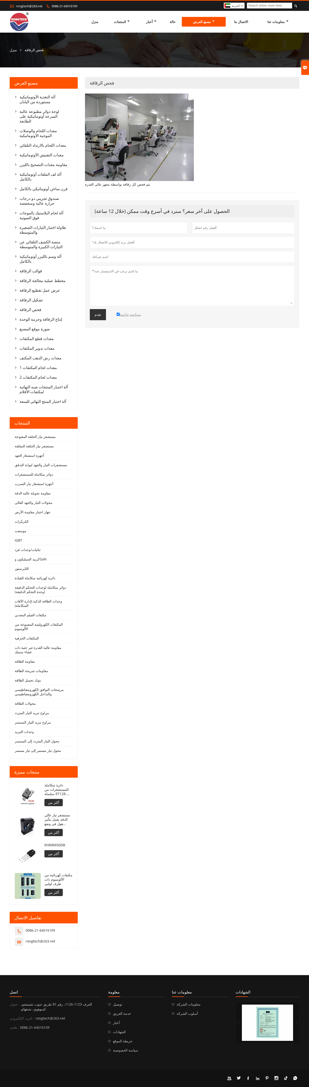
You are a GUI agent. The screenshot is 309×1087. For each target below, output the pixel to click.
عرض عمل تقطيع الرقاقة (40, 290)
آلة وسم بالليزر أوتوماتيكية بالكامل (40, 259)
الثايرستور (22, 568)
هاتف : (14, 1027)
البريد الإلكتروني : (22, 1018)
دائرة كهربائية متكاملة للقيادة (35, 578)
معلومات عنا (276, 21)
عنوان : (15, 1004)
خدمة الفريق (122, 1013)
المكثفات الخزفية (27, 638)
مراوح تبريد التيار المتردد (32, 712)
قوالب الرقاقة (31, 270)
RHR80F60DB (54, 845)
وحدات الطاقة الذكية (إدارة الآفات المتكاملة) (38, 603)
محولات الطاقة (25, 703)
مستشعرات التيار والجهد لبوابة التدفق (41, 465)
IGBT (18, 540)
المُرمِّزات (21, 521)
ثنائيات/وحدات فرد (28, 549)
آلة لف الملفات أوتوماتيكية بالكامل (40, 176)
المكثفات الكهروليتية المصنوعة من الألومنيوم (39, 626)
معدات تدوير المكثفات (37, 348)
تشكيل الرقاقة (31, 299)
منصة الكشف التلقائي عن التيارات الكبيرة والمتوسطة (41, 244)
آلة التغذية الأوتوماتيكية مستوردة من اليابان (37, 99)
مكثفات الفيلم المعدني (30, 615)
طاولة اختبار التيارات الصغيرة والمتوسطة (43, 230)
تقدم (98, 315)
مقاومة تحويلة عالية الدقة (33, 493)
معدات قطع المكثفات (37, 338)
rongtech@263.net (29, 6)
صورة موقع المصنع (35, 328)
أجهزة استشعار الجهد (29, 455)
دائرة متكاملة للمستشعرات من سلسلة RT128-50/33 (56, 789)
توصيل (117, 1004)
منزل (94, 21)
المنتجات (120, 21)
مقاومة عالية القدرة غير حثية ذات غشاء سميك (38, 649)
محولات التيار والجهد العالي (33, 502)
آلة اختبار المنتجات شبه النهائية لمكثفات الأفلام (44, 389)
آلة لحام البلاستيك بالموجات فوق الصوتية (41, 215)
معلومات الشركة (189, 1004)
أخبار (149, 21)
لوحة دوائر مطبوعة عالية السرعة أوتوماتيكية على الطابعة (39, 116)
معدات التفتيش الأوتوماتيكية (42, 154)
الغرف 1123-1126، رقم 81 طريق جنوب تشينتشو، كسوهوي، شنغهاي (56, 1006)
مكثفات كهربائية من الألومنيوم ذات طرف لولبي (58, 879)
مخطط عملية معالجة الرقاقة (43, 280)
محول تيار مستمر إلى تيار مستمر (38, 750)
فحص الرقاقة (30, 309)
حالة (173, 21)
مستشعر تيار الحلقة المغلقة (34, 446)
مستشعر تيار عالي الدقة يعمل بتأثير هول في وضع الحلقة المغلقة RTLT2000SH (57, 819)
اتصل (14, 992)
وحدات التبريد (24, 731)
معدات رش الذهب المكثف (41, 357)
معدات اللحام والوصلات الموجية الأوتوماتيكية (38, 133)
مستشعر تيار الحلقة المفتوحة (35, 436)
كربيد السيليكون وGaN (31, 559)
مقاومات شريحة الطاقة (31, 670)
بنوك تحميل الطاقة (28, 680)
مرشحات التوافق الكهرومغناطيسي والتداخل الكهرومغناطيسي (39, 691)
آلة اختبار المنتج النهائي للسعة (43, 401)
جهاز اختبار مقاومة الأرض (32, 512)
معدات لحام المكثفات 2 (38, 377)
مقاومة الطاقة (25, 661)
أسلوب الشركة (187, 1013)
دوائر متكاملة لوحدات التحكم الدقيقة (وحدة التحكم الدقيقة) (40, 589)
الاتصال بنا (241, 21)
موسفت (20, 531)
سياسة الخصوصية (125, 1050)
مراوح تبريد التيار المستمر (33, 722)
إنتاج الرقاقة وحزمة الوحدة (41, 319)
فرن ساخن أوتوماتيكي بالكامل (44, 188)
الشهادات (119, 1031)
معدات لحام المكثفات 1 (38, 367)
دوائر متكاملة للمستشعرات (34, 474)
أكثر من (53, 802)
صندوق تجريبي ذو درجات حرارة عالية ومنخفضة (39, 201)
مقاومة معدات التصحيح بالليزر (43, 164)
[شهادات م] (267, 1023)
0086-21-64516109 (64, 6)
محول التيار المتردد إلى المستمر (37, 741)
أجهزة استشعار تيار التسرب (34, 483)
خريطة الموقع (123, 1041)
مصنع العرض (202, 21)
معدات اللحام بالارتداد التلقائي (43, 145)
